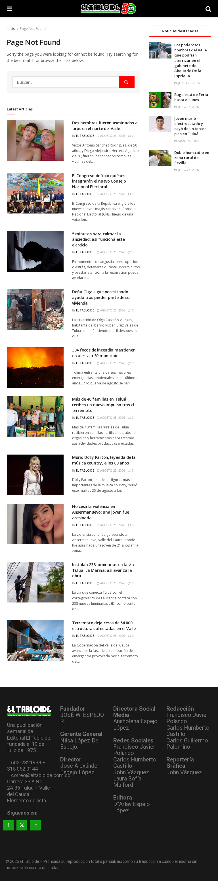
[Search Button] (208, 8)
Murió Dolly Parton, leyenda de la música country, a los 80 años (104, 460)
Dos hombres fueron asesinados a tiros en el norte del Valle (104, 125)
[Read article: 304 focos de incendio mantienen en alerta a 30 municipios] (35, 367)
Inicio (11, 28)
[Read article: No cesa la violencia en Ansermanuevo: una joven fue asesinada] (35, 524)
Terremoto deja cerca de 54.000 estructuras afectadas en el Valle (104, 625)
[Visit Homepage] (108, 8)
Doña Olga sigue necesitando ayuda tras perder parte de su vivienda (101, 297)
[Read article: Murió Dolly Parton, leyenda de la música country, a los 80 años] (35, 475)
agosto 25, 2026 (112, 252)
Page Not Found (33, 28)
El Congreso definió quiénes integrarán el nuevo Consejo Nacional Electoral (99, 181)
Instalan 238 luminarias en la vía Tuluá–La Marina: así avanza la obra (103, 570)
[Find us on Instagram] (35, 825)
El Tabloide (85, 136)
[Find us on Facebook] (8, 825)
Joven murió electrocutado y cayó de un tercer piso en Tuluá (190, 126)
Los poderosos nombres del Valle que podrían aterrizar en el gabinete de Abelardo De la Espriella (190, 60)
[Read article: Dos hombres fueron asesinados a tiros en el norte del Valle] (35, 140)
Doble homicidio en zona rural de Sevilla (191, 157)
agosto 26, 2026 (112, 136)
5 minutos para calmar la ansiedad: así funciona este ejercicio (98, 239)
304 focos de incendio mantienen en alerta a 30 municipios (103, 352)
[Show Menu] (9, 8)
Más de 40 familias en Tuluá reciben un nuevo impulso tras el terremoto (103, 404)
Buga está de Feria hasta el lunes (191, 97)
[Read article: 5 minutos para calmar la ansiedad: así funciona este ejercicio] (35, 251)
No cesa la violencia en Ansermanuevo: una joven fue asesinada (100, 512)
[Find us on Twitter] (21, 825)
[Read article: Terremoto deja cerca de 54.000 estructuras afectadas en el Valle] (35, 640)
